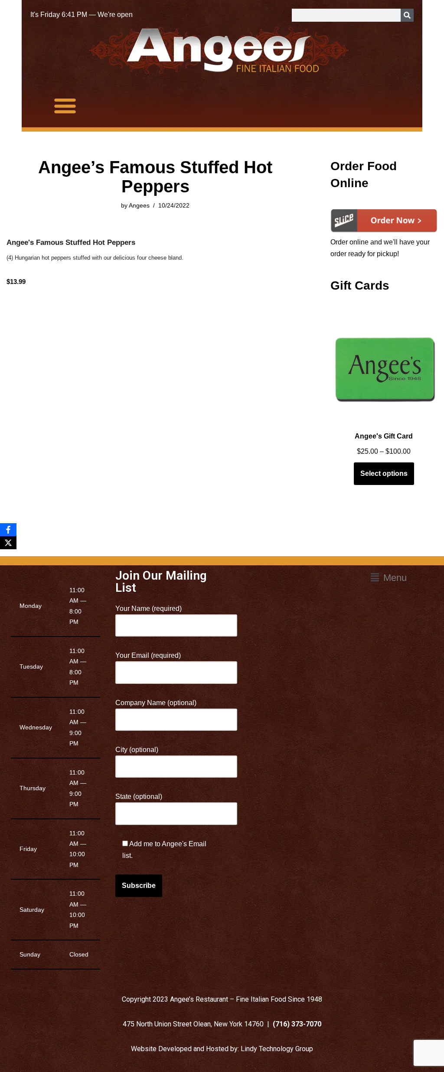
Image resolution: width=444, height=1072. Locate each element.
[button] (65, 105)
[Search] (407, 15)
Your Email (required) (148, 655)
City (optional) (136, 749)
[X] (8, 542)
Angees (139, 205)
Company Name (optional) (155, 702)
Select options (384, 473)
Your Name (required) (148, 608)
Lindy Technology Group (277, 1049)
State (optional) (138, 796)
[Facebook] (8, 529)
